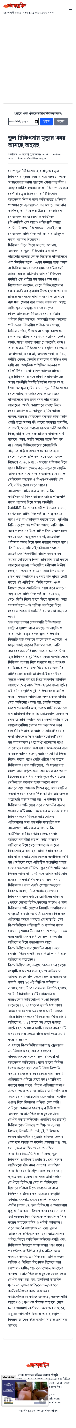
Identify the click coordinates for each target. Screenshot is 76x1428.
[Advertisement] (38, 57)
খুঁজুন (46, 121)
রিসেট (61, 121)
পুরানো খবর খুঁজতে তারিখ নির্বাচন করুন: (38, 113)
